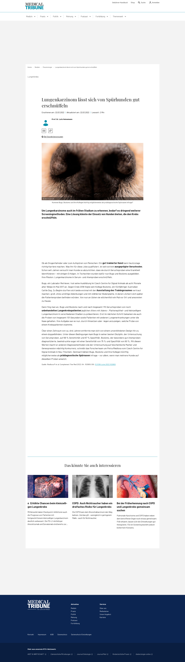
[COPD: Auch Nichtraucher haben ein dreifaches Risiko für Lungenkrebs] (92, 486)
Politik (73, 614)
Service (103, 604)
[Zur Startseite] (34, 6)
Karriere (103, 617)
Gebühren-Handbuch (120, 2)
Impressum (42, 634)
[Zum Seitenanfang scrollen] (180, 657)
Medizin (73, 608)
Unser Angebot (105, 614)
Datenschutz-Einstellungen (81, 634)
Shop (133, 2)
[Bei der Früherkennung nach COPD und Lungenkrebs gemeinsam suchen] (137, 486)
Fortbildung (75, 623)
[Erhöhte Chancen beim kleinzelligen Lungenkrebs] (48, 486)
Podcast (74, 620)
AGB (51, 634)
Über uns (103, 608)
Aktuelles (75, 604)
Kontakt (31, 634)
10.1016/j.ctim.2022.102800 (105, 364)
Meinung (74, 617)
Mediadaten (104, 611)
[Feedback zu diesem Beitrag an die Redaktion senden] (50, 131)
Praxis (73, 611)
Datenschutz (62, 634)
